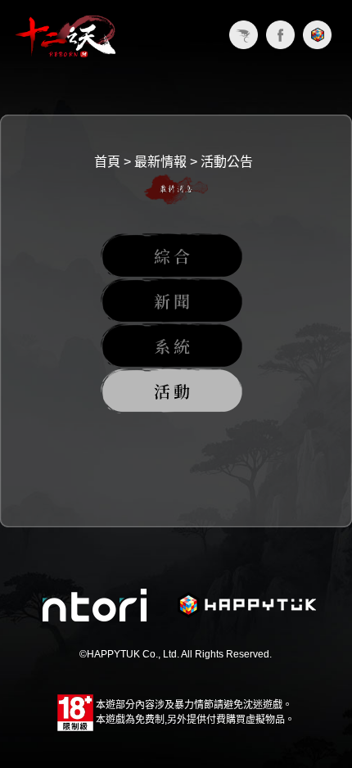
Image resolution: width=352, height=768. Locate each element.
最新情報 (160, 162)
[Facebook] (280, 34)
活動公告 (227, 162)
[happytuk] (317, 34)
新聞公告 (171, 300)
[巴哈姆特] (243, 34)
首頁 (107, 162)
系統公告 (171, 345)
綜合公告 (171, 255)
